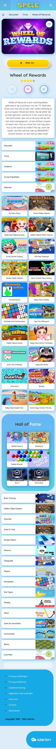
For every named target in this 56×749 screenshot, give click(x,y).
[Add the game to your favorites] (49, 24)
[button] (51, 5)
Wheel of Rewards (41, 14)
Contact (12, 705)
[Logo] (28, 5)
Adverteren (14, 710)
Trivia (25, 14)
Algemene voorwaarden (21, 693)
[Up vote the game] (44, 89)
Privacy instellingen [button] (18, 676)
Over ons (13, 699)
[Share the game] (12, 89)
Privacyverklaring (17, 682)
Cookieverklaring (17, 687)
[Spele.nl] (3, 14)
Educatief (13, 14)
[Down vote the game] (28, 89)
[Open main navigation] (5, 5)
